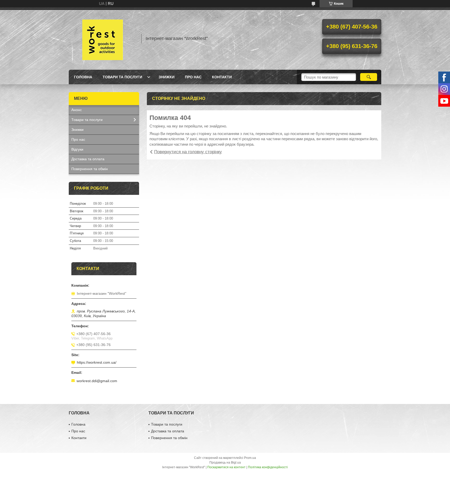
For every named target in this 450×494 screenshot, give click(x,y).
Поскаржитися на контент (226, 467)
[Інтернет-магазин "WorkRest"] (102, 38)
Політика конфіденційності (268, 467)
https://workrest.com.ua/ (96, 362)
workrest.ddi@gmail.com (97, 381)
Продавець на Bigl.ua (225, 462)
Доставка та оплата (87, 159)
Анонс (76, 110)
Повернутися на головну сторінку (188, 151)
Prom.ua (250, 458)
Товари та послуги (122, 77)
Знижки (166, 77)
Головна (83, 77)
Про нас (193, 77)
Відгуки (77, 149)
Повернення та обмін (89, 169)
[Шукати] (368, 77)
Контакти (222, 77)
